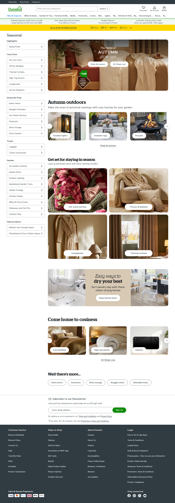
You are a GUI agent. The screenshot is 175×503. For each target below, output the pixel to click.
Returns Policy (14, 440)
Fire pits (139, 135)
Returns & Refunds (16, 435)
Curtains (93, 16)
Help (10, 451)
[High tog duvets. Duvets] (108, 340)
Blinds (101, 16)
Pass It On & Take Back (137, 435)
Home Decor (83, 16)
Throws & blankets (139, 206)
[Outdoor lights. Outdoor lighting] (67, 126)
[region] (108, 208)
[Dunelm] (15, 8)
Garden (10, 160)
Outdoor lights (60, 135)
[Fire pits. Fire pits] (149, 126)
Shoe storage (95, 382)
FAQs (10, 461)
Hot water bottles (77, 206)
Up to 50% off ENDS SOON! (63, 27)
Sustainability (93, 456)
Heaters (139, 350)
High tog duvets (102, 350)
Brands (51, 461)
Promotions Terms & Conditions (140, 471)
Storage (158, 16)
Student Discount (55, 477)
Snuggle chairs (117, 382)
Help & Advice (14, 221)
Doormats (76, 382)
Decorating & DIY (146, 16)
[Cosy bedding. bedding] (67, 340)
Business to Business (96, 466)
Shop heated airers (108, 298)
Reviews (91, 471)
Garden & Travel (46, 16)
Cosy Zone (12, 54)
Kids (165, 16)
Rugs (115, 16)
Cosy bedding (59, 350)
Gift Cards (52, 456)
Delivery (51, 440)
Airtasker (12, 466)
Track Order (12, 2)
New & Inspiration (15, 16)
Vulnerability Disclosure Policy (139, 477)
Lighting (108, 16)
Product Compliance (135, 482)
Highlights (12, 41)
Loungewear (77, 253)
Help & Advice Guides (57, 466)
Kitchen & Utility (125, 16)
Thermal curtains (138, 253)
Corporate (92, 451)
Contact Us (36, 2)
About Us (92, 440)
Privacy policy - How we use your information (146, 456)
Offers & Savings (31, 16)
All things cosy (119, 64)
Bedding (74, 16)
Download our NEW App (58, 451)
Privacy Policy (106, 416)
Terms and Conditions (87, 416)
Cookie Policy (132, 445)
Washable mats (140, 382)
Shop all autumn (108, 145)
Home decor (57, 382)
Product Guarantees (16, 471)
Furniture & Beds (62, 16)
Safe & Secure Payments (137, 451)
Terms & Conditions (135, 440)
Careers (91, 435)
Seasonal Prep (14, 97)
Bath (136, 16)
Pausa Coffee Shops (96, 461)
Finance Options (54, 471)
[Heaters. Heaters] (149, 340)
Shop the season (98, 64)
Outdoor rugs (100, 135)
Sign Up (119, 410)
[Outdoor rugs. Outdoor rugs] (108, 126)
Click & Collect (54, 445)
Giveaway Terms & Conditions (139, 466)
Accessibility (93, 477)
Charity (91, 445)
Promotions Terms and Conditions (95, 421)
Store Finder (24, 2)
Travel (10, 141)
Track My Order (14, 456)
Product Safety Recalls (137, 461)
